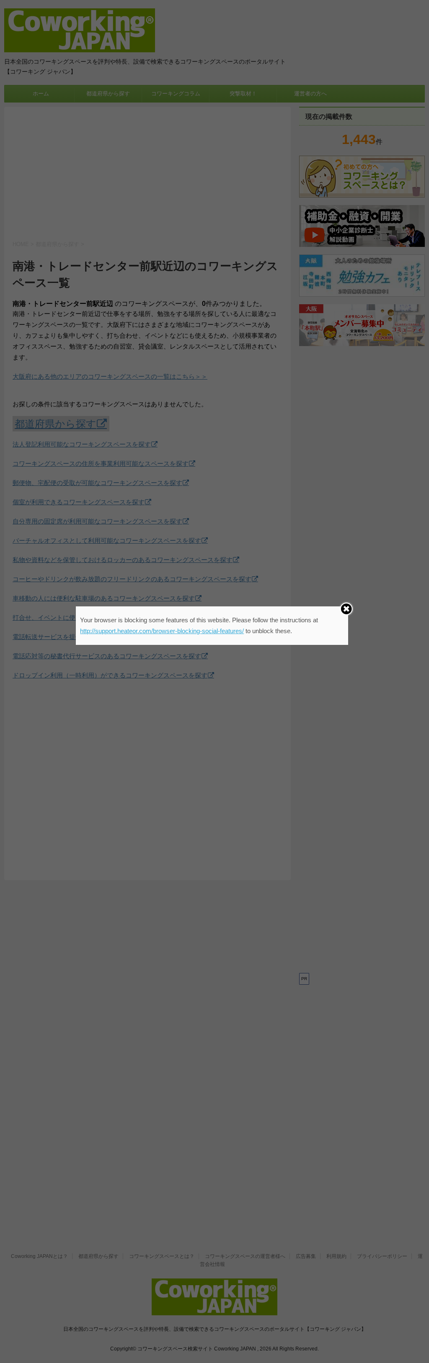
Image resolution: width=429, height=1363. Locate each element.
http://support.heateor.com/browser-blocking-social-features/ (162, 630)
